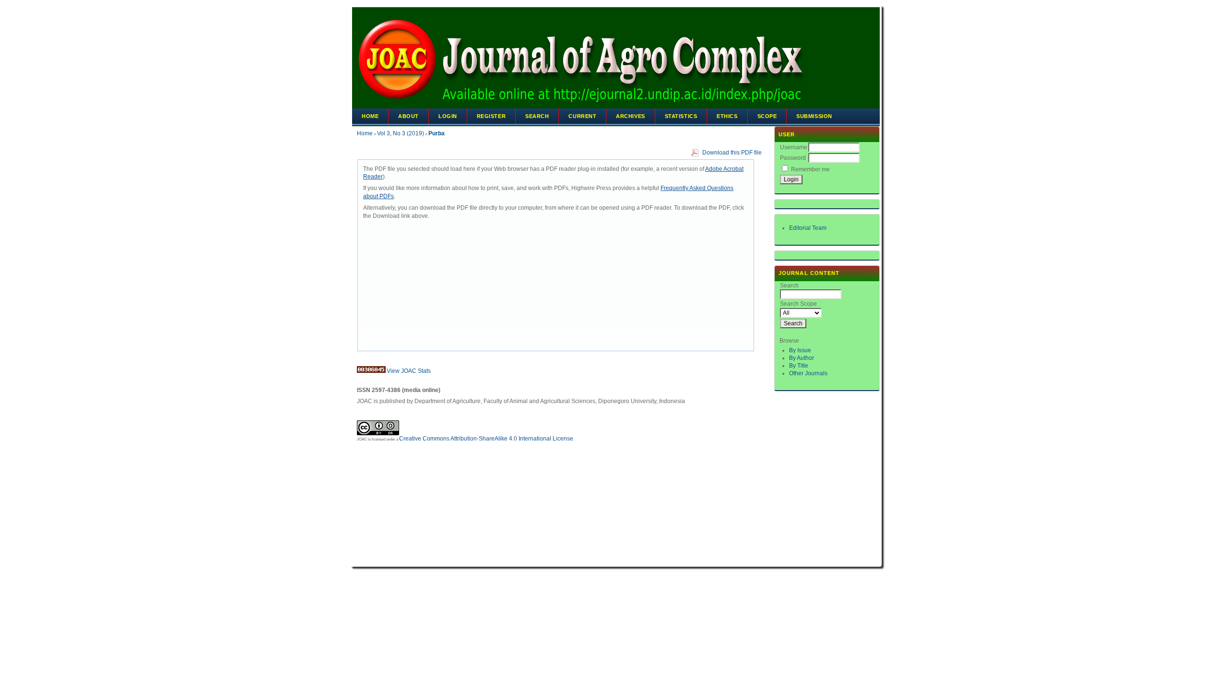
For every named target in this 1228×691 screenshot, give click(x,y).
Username (793, 147)
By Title (798, 365)
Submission (814, 116)
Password (793, 158)
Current (582, 116)
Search (537, 116)
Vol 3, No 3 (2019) (400, 133)
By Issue (800, 350)
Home (370, 116)
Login (447, 116)
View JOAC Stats (409, 371)
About (408, 116)
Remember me (810, 169)
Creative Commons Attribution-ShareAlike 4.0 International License (486, 438)
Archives (630, 116)
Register (491, 116)
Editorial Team (808, 228)
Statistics (681, 116)
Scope (767, 116)
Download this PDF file (732, 152)
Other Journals (808, 373)
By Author (801, 358)
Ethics (727, 116)
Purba (436, 133)
